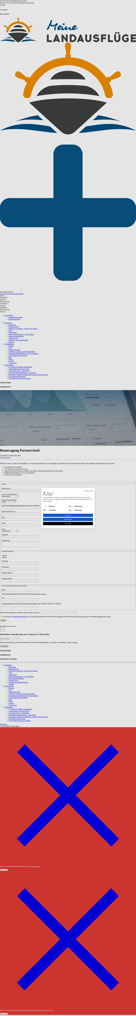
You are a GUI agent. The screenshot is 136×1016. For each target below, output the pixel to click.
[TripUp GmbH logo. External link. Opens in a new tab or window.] (48, 492)
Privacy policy (88, 491)
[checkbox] (45, 506)
